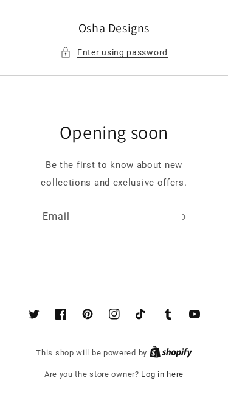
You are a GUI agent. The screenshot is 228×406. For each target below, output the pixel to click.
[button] (114, 52)
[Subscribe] (181, 216)
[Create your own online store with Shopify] (171, 352)
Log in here (162, 374)
